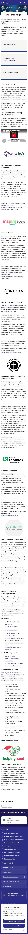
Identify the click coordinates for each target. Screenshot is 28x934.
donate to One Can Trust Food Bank (11, 352)
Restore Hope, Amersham (12, 658)
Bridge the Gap (5, 382)
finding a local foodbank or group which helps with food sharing (12, 676)
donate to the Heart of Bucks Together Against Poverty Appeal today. (12, 208)
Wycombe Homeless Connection (14, 663)
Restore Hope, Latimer (11, 666)
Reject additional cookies (14, 926)
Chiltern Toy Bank (10, 656)
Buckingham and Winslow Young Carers (14, 644)
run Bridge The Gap (9, 408)
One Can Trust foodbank (11, 305)
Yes (4, 806)
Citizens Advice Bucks (11, 626)
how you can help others (13, 789)
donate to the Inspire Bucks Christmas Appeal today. (12, 277)
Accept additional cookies (14, 921)
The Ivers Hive (9, 661)
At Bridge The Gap (6, 437)
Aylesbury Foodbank (18, 419)
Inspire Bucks (5, 236)
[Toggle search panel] (25, 2)
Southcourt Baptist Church (12, 633)
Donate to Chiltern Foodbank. (9, 515)
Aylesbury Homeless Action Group (14, 638)
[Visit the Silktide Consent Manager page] (24, 930)
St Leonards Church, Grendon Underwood (13, 648)
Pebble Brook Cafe (10, 636)
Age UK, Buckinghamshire (12, 622)
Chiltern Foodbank (6, 474)
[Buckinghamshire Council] (7, 2)
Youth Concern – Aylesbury (12, 640)
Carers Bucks (8, 624)
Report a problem (13, 893)
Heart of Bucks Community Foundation (12, 171)
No (10, 806)
